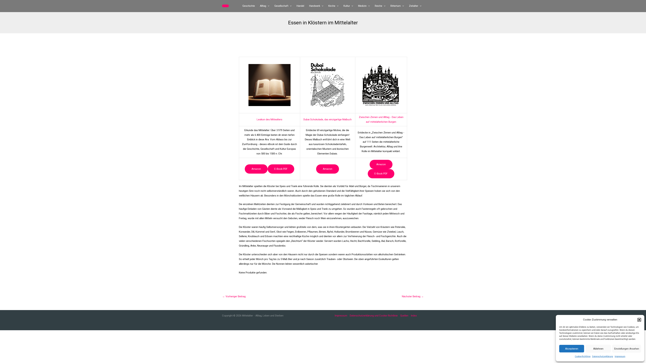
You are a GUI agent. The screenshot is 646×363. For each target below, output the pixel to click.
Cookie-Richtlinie (582, 356)
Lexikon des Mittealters (269, 119)
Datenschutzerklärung (602, 356)
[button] (639, 319)
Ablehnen (598, 348)
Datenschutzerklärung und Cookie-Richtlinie (374, 315)
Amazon (256, 168)
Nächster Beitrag (413, 296)
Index (414, 315)
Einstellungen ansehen (626, 348)
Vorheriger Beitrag (234, 296)
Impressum (620, 356)
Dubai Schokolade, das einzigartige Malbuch (327, 119)
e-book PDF (281, 168)
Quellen (404, 315)
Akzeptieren (571, 348)
